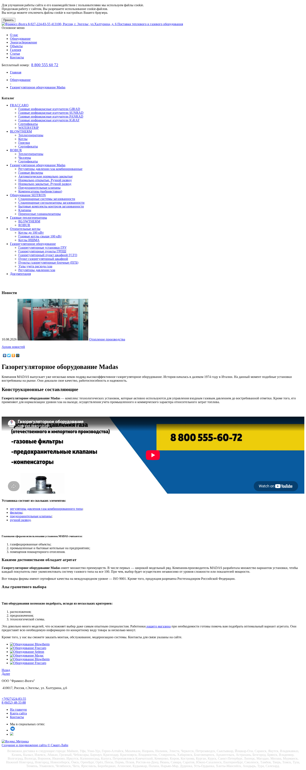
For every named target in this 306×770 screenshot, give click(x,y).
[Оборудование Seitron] (27, 651)
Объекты (16, 46)
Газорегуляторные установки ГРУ (42, 247)
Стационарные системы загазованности (46, 199)
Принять (8, 20)
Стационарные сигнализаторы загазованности (51, 202)
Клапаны (24, 210)
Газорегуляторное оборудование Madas (37, 165)
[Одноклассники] (13, 355)
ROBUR (16, 150)
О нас (14, 35)
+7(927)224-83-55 (14, 698)
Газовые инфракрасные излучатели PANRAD (50, 116)
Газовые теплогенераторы (28, 217)
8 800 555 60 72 (44, 65)
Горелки (24, 142)
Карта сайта (18, 713)
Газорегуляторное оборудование (33, 244)
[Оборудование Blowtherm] (30, 644)
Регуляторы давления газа (36, 270)
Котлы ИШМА (29, 240)
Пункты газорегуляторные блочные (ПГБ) (48, 262)
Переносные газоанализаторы (39, 214)
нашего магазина (158, 626)
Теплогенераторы (30, 135)
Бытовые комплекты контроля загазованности (51, 206)
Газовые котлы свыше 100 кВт (40, 236)
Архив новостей (13, 347)
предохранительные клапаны (31, 516)
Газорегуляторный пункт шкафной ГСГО (47, 255)
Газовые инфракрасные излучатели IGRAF (49, 120)
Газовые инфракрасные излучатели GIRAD (49, 109)
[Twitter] (9, 355)
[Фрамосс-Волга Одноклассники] (11, 734)
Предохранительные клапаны (39, 187)
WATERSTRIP (28, 127)
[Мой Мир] (18, 355)
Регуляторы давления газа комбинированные (50, 169)
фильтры (16, 512)
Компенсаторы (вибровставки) (40, 191)
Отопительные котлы (25, 229)
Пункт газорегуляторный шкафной (43, 259)
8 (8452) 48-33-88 (14, 702)
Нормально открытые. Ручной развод (45, 180)
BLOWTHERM (21, 131)
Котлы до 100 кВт (31, 232)
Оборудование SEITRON (28, 195)
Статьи (15, 53)
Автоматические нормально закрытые (45, 176)
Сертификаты (28, 124)
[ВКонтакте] (4, 355)
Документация (20, 274)
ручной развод (20, 520)
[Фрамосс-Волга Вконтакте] (12, 730)
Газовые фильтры (30, 172)
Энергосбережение (23, 42)
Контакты (17, 57)
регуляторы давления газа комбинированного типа (46, 508)
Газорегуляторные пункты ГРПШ (42, 251)
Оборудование (20, 38)
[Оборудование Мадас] (27, 655)
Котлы (22, 139)
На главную (18, 709)
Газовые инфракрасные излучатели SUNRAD (50, 112)
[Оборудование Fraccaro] (28, 648)
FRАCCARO (19, 105)
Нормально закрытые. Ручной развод (44, 184)
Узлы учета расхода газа (35, 266)
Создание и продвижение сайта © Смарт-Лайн (35, 745)
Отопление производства (107, 339)
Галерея (15, 50)
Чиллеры (24, 157)
